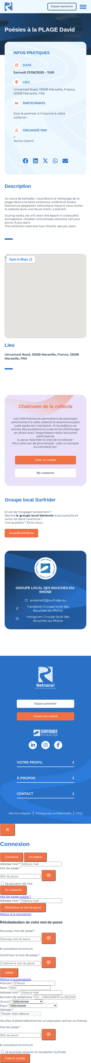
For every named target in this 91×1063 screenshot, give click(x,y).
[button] (25, 161)
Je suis (5, 1001)
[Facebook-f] (58, 745)
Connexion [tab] (11, 857)
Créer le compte (15, 1058)
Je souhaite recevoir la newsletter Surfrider (35, 1052)
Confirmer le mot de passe (20, 955)
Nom (4, 987)
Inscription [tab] (35, 857)
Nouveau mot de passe (17, 931)
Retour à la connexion (15, 914)
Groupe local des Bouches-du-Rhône (45, 590)
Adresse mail (10, 864)
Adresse (6, 1009)
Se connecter (13, 889)
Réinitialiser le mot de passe (23, 907)
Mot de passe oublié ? (15, 896)
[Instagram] (45, 745)
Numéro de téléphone (17, 997)
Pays (4, 1005)
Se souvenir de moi (18, 883)
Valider (9, 972)
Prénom (6, 983)
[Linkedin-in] (33, 745)
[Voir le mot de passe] (49, 875)
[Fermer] (7, 830)
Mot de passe (10, 868)
